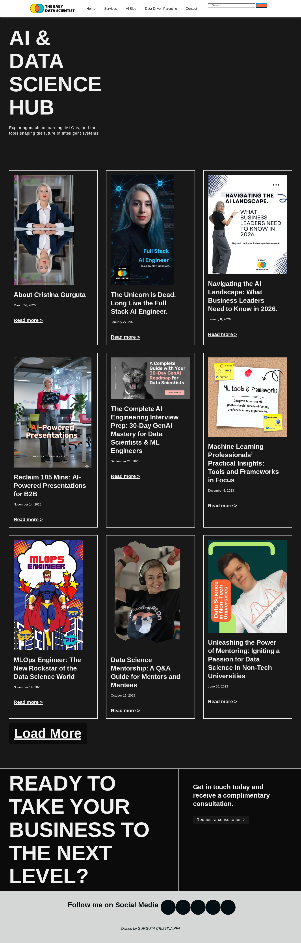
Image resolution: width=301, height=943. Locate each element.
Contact (191, 8)
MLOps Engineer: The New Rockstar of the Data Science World (47, 668)
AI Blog (131, 8)
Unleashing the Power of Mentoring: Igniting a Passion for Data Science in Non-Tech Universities (244, 659)
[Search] (261, 5)
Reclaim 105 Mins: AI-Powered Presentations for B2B (50, 485)
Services (110, 8)
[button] (48, 733)
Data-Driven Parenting (161, 8)
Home (91, 8)
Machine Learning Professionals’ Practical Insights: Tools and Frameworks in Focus (243, 463)
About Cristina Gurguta (50, 294)
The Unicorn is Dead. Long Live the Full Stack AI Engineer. (143, 303)
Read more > (28, 320)
